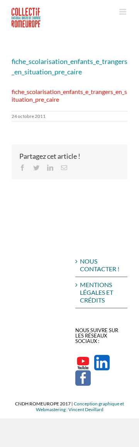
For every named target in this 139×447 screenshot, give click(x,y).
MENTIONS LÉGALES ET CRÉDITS (96, 292)
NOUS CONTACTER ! (99, 264)
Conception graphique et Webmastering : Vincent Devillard (80, 406)
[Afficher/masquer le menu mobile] (123, 12)
